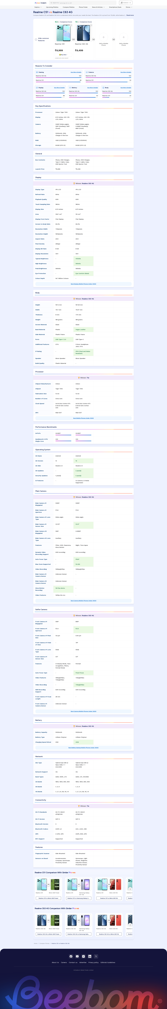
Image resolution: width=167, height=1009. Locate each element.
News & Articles (97, 7)
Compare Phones (44, 943)
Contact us (73, 962)
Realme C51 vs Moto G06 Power (48, 898)
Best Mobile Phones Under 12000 (83, 418)
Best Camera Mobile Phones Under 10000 (83, 600)
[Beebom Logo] (40, 3)
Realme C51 (60, 44)
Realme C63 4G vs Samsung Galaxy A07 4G (79, 934)
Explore (37, 7)
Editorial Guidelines (108, 962)
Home (35, 943)
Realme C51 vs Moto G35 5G (109, 898)
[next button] (130, 889)
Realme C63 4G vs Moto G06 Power (48, 934)
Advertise (82, 962)
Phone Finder (83, 7)
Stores (128, 7)
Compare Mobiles (68, 7)
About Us (55, 962)
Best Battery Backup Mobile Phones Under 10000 (83, 747)
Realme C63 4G (81, 44)
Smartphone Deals (115, 7)
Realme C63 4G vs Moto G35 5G (109, 934)
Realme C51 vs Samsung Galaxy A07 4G (79, 898)
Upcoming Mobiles (52, 7)
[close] (71, 25)
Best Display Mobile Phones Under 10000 (83, 284)
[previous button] (37, 889)
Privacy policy (93, 962)
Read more (130, 15)
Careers (64, 962)
